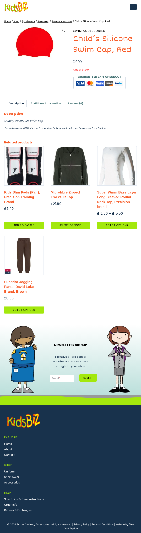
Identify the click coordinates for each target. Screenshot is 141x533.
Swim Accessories (89, 31)
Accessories (12, 482)
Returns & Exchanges (17, 510)
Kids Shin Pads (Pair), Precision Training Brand (22, 197)
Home (8, 443)
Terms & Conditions (102, 524)
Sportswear (11, 477)
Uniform (9, 471)
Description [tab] (16, 103)
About (8, 449)
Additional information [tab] (46, 103)
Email (56, 378)
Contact (9, 454)
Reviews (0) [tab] (75, 103)
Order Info (10, 504)
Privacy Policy (82, 524)
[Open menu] (133, 7)
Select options (70, 225)
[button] (63, 30)
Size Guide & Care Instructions (24, 499)
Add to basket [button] (24, 225)
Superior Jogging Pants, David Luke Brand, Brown (19, 286)
